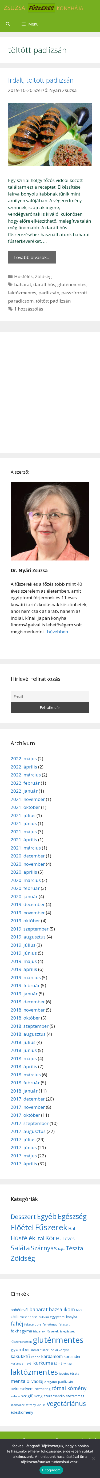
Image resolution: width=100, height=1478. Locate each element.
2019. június (24, 953)
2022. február (25, 783)
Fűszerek (51, 1227)
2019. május (24, 961)
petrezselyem (22, 1388)
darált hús (44, 284)
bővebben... (58, 631)
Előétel (22, 1227)
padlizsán (48, 293)
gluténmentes (71, 284)
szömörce (18, 1405)
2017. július (23, 1139)
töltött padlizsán (53, 301)
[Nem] (93, 1458)
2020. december (28, 856)
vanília (41, 1405)
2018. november (28, 1010)
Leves (68, 1238)
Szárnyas (44, 1248)
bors (79, 1310)
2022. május (24, 758)
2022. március (26, 775)
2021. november (28, 799)
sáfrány (31, 1405)
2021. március (26, 848)
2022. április (24, 767)
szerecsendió (54, 1396)
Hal (71, 1228)
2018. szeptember (30, 1026)
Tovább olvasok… (31, 257)
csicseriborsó (28, 1317)
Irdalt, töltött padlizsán (41, 79)
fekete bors (33, 1324)
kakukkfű (20, 1356)
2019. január (24, 994)
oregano (50, 1382)
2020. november (28, 864)
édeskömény (22, 1412)
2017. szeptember (30, 1123)
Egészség (72, 1216)
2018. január (24, 1091)
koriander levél (21, 1363)
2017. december (28, 1099)
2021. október (25, 807)
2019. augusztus (28, 937)
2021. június (24, 823)
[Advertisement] (50, 392)
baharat (22, 284)
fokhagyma (21, 1330)
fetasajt (64, 1324)
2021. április (24, 839)
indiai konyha (60, 1350)
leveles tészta (69, 1373)
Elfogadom (51, 1470)
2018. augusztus (28, 1034)
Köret (53, 1238)
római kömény (69, 1388)
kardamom (52, 1356)
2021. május (24, 832)
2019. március (26, 977)
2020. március (26, 880)
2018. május (24, 1058)
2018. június (24, 1050)
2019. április (24, 969)
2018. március (26, 1075)
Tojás (61, 1249)
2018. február (25, 1083)
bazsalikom (62, 1309)
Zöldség (43, 276)
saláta (15, 1396)
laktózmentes (22, 293)
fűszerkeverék (21, 1342)
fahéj (17, 1323)
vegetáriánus (66, 1403)
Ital (40, 1238)
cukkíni (44, 1317)
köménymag (62, 1363)
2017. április (24, 1164)
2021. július (23, 815)
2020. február (25, 888)
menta (18, 1381)
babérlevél (19, 1309)
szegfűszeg (32, 1395)
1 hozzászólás (28, 309)
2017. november (28, 1107)
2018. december (28, 1002)
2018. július (23, 1042)
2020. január (24, 896)
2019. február (25, 985)
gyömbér (20, 1349)
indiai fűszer (40, 1350)
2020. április (24, 872)
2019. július (23, 945)
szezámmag (75, 1396)
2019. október (25, 921)
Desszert (23, 1216)
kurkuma (43, 1363)
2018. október (25, 1018)
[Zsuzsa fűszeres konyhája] (43, 8)
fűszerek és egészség (60, 1331)
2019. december (28, 904)
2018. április (24, 1066)
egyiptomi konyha (63, 1317)
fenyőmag (50, 1324)
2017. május (24, 1156)
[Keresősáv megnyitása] (8, 24)
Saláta (20, 1247)
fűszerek (39, 1331)
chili (14, 1316)
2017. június (24, 1147)
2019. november (28, 913)
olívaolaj (35, 1381)
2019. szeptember (30, 929)
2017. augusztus (28, 1131)
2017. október (25, 1115)
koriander (72, 1356)
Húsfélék (23, 276)
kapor (35, 1357)
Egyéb (47, 1216)
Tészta (74, 1248)
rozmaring (42, 1389)
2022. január (24, 791)
